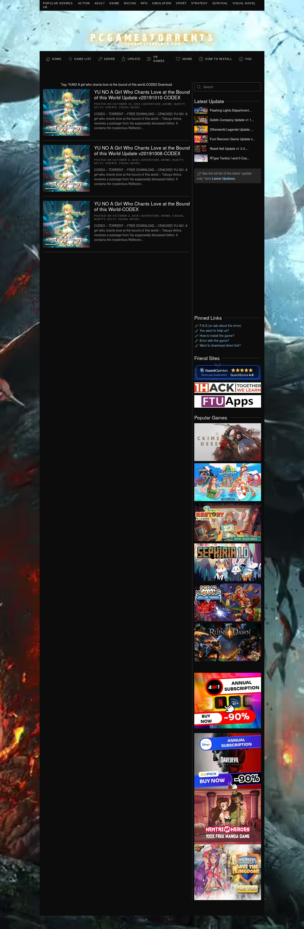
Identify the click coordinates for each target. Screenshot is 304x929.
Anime (114, 3)
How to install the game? (217, 335)
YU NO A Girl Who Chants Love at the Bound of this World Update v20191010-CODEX (142, 94)
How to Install (218, 59)
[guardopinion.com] (227, 371)
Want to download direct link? (220, 345)
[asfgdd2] (227, 816)
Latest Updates (223, 178)
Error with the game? (214, 340)
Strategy (199, 3)
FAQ (248, 59)
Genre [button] (109, 59)
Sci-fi (98, 107)
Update (134, 59)
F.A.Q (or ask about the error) (220, 325)
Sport (181, 3)
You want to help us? (214, 330)
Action (84, 3)
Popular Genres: (58, 3)
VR (45, 7)
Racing (130, 3)
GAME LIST (82, 59)
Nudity (179, 104)
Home (56, 59)
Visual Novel (244, 3)
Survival (220, 3)
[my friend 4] (227, 401)
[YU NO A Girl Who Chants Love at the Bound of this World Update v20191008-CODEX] (66, 167)
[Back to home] (152, 31)
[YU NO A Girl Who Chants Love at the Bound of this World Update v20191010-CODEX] (66, 112)
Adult (100, 3)
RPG (144, 3)
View (228, 441)
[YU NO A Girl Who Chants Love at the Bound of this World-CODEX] (66, 223)
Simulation (161, 3)
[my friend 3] (227, 387)
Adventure (152, 104)
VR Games (159, 59)
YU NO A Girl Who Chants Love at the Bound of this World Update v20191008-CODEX (142, 150)
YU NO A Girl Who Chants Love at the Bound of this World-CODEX (142, 206)
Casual (178, 215)
